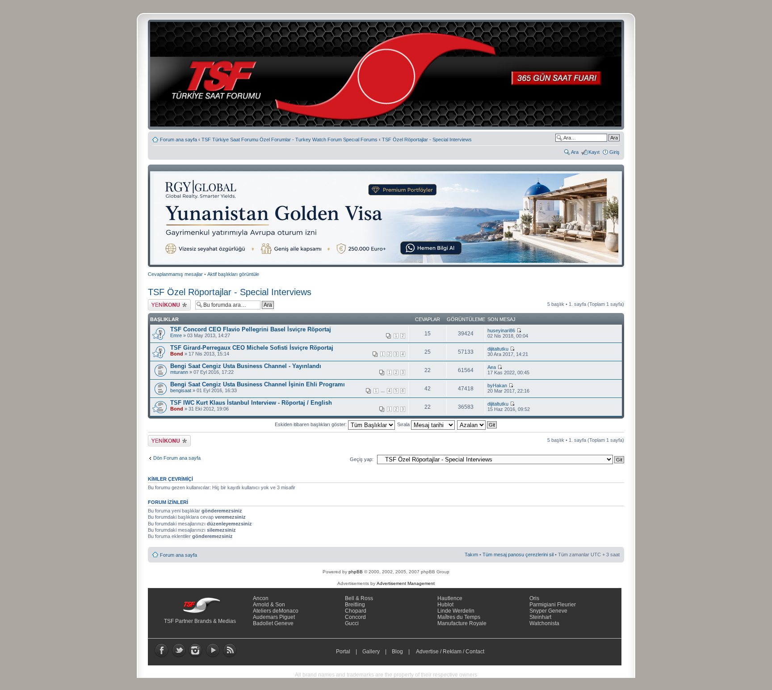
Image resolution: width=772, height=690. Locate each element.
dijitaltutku (497, 348)
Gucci (352, 623)
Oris (534, 598)
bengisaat (180, 390)
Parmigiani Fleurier (552, 604)
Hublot (445, 604)
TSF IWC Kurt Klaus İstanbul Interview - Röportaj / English (251, 402)
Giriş (614, 152)
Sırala (404, 424)
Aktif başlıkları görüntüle (233, 274)
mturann (179, 372)
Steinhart (540, 617)
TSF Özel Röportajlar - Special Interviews (427, 139)
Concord (355, 617)
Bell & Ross (359, 598)
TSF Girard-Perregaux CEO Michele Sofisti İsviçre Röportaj (251, 347)
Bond (176, 353)
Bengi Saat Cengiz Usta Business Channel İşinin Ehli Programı (257, 384)
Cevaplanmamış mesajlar (175, 274)
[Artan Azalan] (477, 424)
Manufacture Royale (462, 623)
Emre (176, 335)
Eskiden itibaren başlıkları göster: (311, 424)
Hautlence (449, 598)
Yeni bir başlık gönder (163, 304)
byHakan (497, 385)
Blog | (402, 651)
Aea (491, 367)
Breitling (355, 604)
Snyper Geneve (548, 611)
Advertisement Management (406, 583)
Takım (471, 554)
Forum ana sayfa (178, 139)
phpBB (355, 571)
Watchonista (544, 623)
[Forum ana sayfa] (388, 74)
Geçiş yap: (361, 459)
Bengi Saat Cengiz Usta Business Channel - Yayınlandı (245, 366)
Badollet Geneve (273, 623)
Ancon (261, 598)
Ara (575, 152)
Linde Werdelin (455, 611)
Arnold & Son (269, 604)
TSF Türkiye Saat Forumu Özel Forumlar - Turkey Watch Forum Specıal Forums (289, 139)
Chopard (355, 611)
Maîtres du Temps (458, 617)
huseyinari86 (501, 330)
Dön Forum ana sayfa (177, 458)
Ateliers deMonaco (275, 611)
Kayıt (594, 152)
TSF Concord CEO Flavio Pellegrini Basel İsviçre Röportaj (250, 329)
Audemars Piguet (274, 617)
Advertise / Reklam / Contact (450, 651)
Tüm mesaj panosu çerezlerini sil (518, 554)
